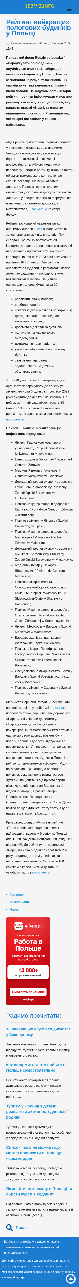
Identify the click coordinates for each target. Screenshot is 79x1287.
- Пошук (19, 1227)
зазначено (39, 209)
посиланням (15, 419)
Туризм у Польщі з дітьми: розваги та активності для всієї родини (37, 1111)
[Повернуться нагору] (71, 1279)
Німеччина (19, 902)
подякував (57, 707)
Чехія (15, 909)
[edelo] (28, 961)
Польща (17, 894)
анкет (38, 229)
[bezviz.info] (39, 6)
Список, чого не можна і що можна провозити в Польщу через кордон (33, 1153)
